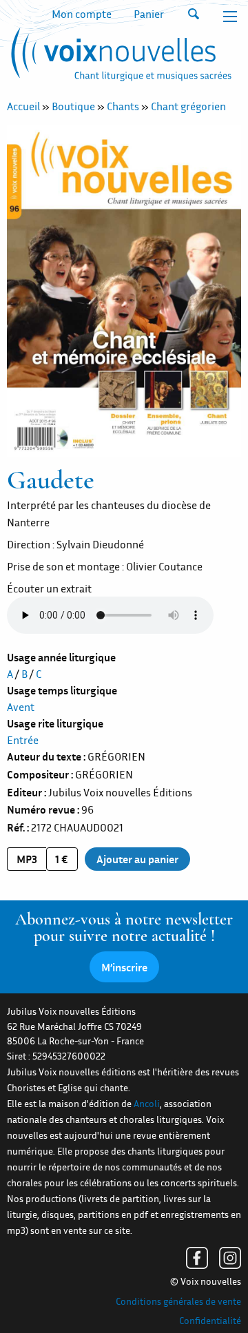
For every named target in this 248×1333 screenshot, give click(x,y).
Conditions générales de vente (178, 1301)
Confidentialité (210, 1320)
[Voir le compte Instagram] (230, 1258)
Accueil (23, 106)
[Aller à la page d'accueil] (119, 57)
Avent (20, 707)
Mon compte (82, 14)
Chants (123, 106)
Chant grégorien (188, 106)
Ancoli (147, 1103)
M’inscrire (124, 967)
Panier (149, 14)
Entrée (23, 740)
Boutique (73, 106)
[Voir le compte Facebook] (197, 1258)
